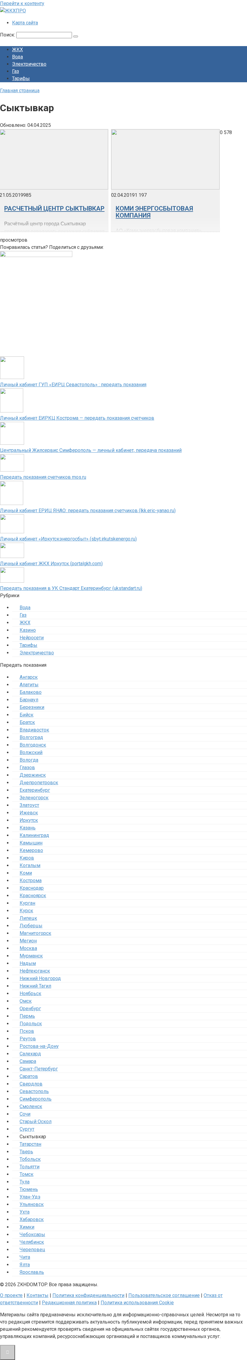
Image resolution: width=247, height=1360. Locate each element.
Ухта (25, 1212)
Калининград (34, 835)
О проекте (11, 1295)
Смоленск (31, 1106)
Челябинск (32, 1242)
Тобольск (30, 1159)
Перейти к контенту (22, 3)
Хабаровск (32, 1219)
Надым (28, 963)
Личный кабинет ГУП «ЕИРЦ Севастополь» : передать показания (73, 384)
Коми (26, 873)
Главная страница (19, 90)
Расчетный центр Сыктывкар (54, 208)
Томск (26, 1174)
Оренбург (30, 1008)
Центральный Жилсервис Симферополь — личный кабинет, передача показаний (91, 450)
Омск (26, 1001)
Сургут (27, 1129)
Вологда (29, 760)
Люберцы (31, 926)
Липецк (28, 918)
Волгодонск (33, 745)
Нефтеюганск (35, 971)
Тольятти (29, 1167)
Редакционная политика (69, 1302)
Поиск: (8, 35)
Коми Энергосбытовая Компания (154, 212)
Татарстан (30, 1144)
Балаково (31, 692)
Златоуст (29, 805)
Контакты (37, 1295)
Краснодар (32, 888)
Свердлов (31, 1084)
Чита (25, 1257)
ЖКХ (17, 49)
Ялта (25, 1265)
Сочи (25, 1114)
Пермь (27, 1016)
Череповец (32, 1249)
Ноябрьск (30, 993)
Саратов (29, 1076)
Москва (28, 948)
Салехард (30, 1054)
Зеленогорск (34, 798)
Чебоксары (32, 1234)
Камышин (31, 843)
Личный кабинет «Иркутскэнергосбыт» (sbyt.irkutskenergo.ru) (68, 539)
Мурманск (31, 956)
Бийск (26, 715)
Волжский (31, 752)
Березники (32, 707)
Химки (27, 1227)
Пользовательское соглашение (164, 1295)
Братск (27, 722)
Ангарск (29, 677)
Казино (28, 630)
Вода (17, 57)
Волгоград (31, 737)
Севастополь (34, 1091)
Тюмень (29, 1189)
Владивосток (34, 730)
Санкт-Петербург (39, 1069)
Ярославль (32, 1272)
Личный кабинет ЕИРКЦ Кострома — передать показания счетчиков (77, 418)
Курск (26, 910)
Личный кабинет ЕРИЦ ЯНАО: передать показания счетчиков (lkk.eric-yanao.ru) (88, 510)
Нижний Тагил (35, 986)
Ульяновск (32, 1204)
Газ (15, 71)
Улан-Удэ (30, 1197)
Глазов (27, 767)
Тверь (26, 1152)
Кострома (31, 880)
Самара (28, 1061)
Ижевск (29, 813)
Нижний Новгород (40, 978)
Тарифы (21, 78)
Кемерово (31, 850)
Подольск (31, 1023)
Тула (25, 1182)
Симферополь (36, 1099)
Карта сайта (25, 23)
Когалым (30, 865)
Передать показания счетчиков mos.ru (43, 477)
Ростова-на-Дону (39, 1046)
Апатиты (29, 685)
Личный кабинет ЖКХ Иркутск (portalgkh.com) (51, 563)
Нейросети (32, 638)
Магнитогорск (35, 933)
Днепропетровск (39, 782)
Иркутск (29, 820)
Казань (28, 828)
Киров (27, 858)
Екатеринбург (35, 790)
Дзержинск (33, 775)
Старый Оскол (36, 1121)
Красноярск (33, 895)
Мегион (28, 941)
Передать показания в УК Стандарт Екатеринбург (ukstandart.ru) (71, 588)
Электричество (29, 64)
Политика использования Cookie (137, 1302)
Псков (27, 1031)
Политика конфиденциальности (88, 1295)
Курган (27, 903)
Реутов (28, 1039)
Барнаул (29, 700)
